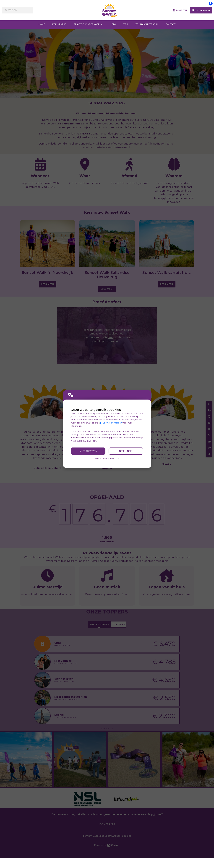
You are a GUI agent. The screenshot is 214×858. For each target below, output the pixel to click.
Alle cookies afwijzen (107, 458)
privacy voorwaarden (111, 422)
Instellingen (126, 451)
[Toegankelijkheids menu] (210, 3)
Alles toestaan (88, 451)
